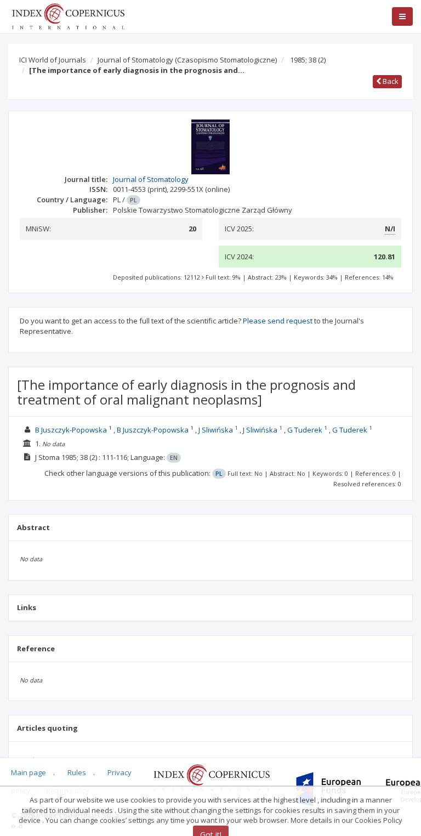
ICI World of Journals (52, 60)
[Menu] (402, 16)
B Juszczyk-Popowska (71, 430)
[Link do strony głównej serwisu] (68, 15)
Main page (28, 772)
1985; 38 (308, 60)
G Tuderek (304, 430)
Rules (76, 772)
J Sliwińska (215, 430)
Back (390, 81)
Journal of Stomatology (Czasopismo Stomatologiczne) (187, 60)
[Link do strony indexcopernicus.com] (211, 777)
